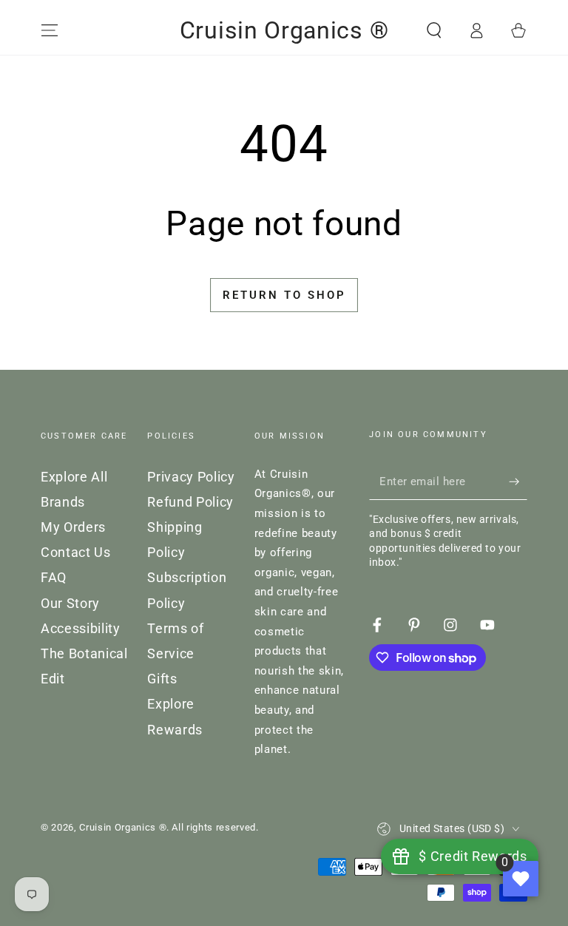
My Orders (73, 527)
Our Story (70, 603)
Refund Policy (190, 502)
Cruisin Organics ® (122, 827)
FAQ (54, 577)
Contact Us (76, 552)
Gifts (162, 679)
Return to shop (284, 295)
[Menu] (50, 30)
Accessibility (81, 628)
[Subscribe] (518, 481)
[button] (434, 30)
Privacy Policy (190, 477)
